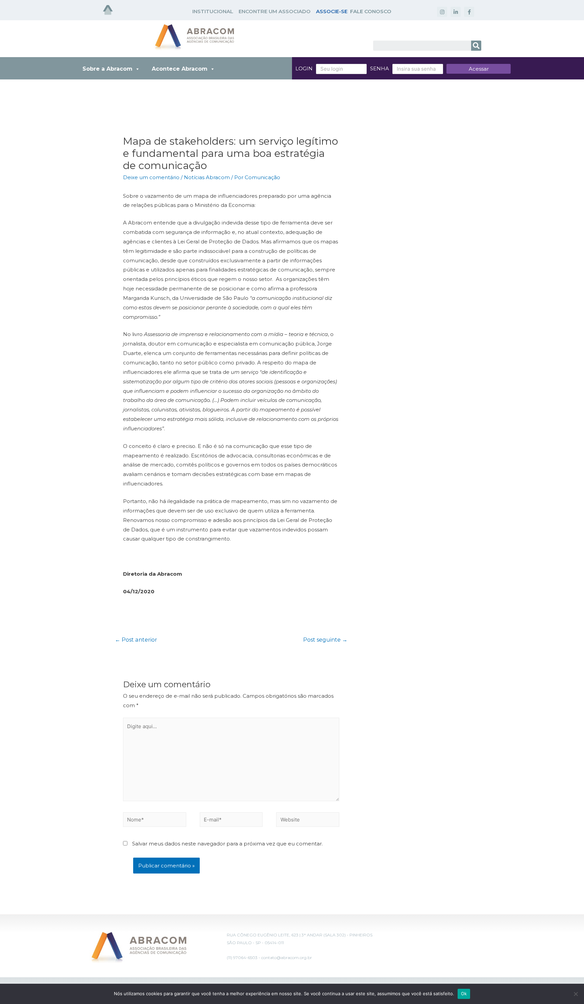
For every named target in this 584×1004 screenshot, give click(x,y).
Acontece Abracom (180, 69)
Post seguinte (325, 640)
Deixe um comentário (151, 177)
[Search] (476, 46)
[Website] (307, 820)
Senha (379, 68)
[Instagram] (442, 12)
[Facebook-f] (469, 12)
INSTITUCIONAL (212, 11)
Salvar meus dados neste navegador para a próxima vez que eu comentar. (227, 843)
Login (304, 68)
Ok (464, 993)
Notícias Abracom (207, 177)
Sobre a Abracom (107, 69)
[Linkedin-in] (456, 12)
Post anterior (136, 640)
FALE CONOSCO (370, 11)
